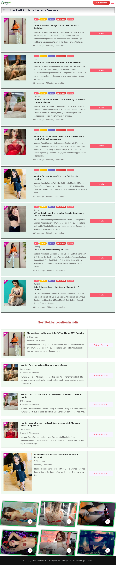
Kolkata (86, 520)
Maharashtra (59, 46)
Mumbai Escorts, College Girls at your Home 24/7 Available (58, 27)
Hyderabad (49, 549)
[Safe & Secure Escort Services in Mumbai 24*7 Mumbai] (15, 293)
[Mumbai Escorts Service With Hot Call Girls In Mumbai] (15, 184)
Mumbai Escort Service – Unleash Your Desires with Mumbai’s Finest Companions (59, 137)
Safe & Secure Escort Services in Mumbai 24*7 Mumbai (56, 288)
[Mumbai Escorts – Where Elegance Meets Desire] (15, 68)
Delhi (46, 520)
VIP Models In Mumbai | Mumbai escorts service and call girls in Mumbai (59, 214)
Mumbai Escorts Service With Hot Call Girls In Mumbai (56, 177)
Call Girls (37, 97)
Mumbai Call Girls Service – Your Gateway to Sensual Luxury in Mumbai (59, 101)
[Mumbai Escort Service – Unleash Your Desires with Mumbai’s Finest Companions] (15, 142)
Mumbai (50, 46)
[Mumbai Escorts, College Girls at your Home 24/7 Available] (15, 31)
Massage (37, 247)
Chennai (86, 549)
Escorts (37, 23)
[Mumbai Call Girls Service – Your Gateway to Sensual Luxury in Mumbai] (15, 105)
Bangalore (10, 549)
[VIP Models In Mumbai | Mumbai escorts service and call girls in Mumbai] (15, 219)
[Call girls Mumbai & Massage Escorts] (15, 255)
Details (101, 33)
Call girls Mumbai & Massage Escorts (51, 249)
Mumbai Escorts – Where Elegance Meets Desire (57, 62)
